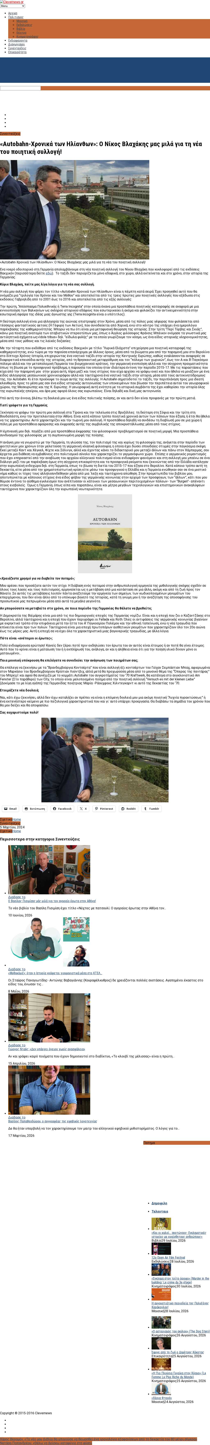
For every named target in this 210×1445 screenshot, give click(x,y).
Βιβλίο (20, 29)
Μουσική (21, 21)
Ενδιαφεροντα (17, 40)
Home (16, 819)
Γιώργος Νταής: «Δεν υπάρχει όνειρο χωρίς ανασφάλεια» (46, 1049)
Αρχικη (12, 13)
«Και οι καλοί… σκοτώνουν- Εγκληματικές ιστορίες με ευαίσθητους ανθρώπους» (179, 1235)
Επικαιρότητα (17, 52)
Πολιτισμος (16, 17)
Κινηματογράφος (27, 37)
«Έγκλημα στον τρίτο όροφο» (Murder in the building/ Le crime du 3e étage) (180, 1280)
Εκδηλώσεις (24, 25)
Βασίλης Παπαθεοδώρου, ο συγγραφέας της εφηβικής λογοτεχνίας (52, 1121)
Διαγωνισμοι (16, 44)
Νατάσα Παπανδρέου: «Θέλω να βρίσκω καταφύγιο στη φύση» (46, 1443)
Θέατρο (21, 33)
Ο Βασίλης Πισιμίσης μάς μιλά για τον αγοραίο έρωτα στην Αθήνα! (52, 901)
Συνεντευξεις (17, 48)
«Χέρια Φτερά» (162, 1398)
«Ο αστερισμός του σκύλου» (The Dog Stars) (181, 1331)
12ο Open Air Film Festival (168, 1258)
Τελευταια (160, 1211)
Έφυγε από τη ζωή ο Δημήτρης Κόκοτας (178, 1352)
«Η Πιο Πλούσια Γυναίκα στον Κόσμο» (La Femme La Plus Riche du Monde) (179, 1375)
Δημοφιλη (159, 1203)
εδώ (49, 273)
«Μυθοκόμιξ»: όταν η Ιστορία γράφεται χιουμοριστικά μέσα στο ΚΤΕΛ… (55, 973)
